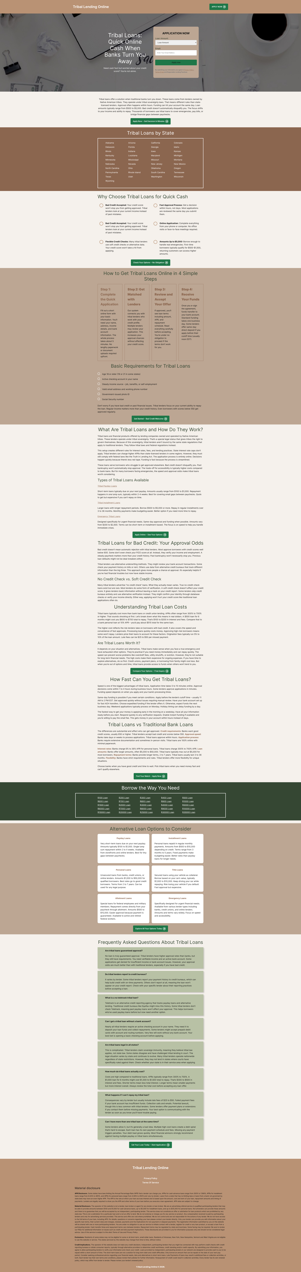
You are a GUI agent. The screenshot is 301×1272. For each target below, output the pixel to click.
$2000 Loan (124, 805)
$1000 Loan (188, 801)
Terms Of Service (150, 1182)
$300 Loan (145, 798)
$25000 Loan (146, 812)
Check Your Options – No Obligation (148, 262)
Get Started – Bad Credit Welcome (148, 419)
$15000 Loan (104, 812)
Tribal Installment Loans (109, 503)
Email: (158, 48)
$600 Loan (103, 801)
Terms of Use (159, 72)
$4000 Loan (167, 805)
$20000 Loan (125, 812)
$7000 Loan (124, 808)
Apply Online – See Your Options (148, 535)
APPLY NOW (217, 7)
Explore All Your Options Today (148, 929)
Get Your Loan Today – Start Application (148, 1145)
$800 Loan (145, 801)
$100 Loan (103, 798)
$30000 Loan (167, 812)
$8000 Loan (146, 808)
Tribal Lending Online (91, 7)
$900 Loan (166, 801)
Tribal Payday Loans (107, 486)
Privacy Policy (189, 70)
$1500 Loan (103, 805)
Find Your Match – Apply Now (148, 776)
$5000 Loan (188, 805)
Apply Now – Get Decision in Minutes (148, 121)
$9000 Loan (167, 808)
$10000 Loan (188, 808)
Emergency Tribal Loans (109, 516)
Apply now (176, 62)
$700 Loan (124, 801)
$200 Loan (124, 798)
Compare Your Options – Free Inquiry (149, 671)
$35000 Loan (188, 812)
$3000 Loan (146, 805)
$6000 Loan (103, 808)
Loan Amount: (161, 38)
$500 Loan (187, 798)
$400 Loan (166, 798)
